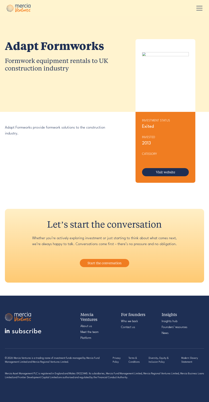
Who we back (129, 321)
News (165, 333)
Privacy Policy (117, 360)
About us (86, 326)
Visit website (165, 172)
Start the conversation (104, 263)
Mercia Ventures (19, 8)
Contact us (128, 327)
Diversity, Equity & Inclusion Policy (159, 360)
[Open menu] (198, 8)
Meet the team (89, 332)
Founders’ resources (174, 327)
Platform (85, 338)
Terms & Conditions (134, 360)
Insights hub (169, 321)
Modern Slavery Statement (189, 360)
